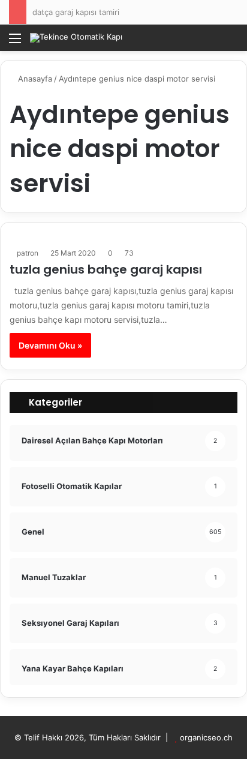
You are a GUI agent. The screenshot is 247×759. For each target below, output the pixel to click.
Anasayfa (34, 78)
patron (27, 252)
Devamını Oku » (50, 345)
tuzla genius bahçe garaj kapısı (106, 269)
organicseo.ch (206, 737)
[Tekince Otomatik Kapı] (76, 38)
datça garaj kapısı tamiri (75, 12)
